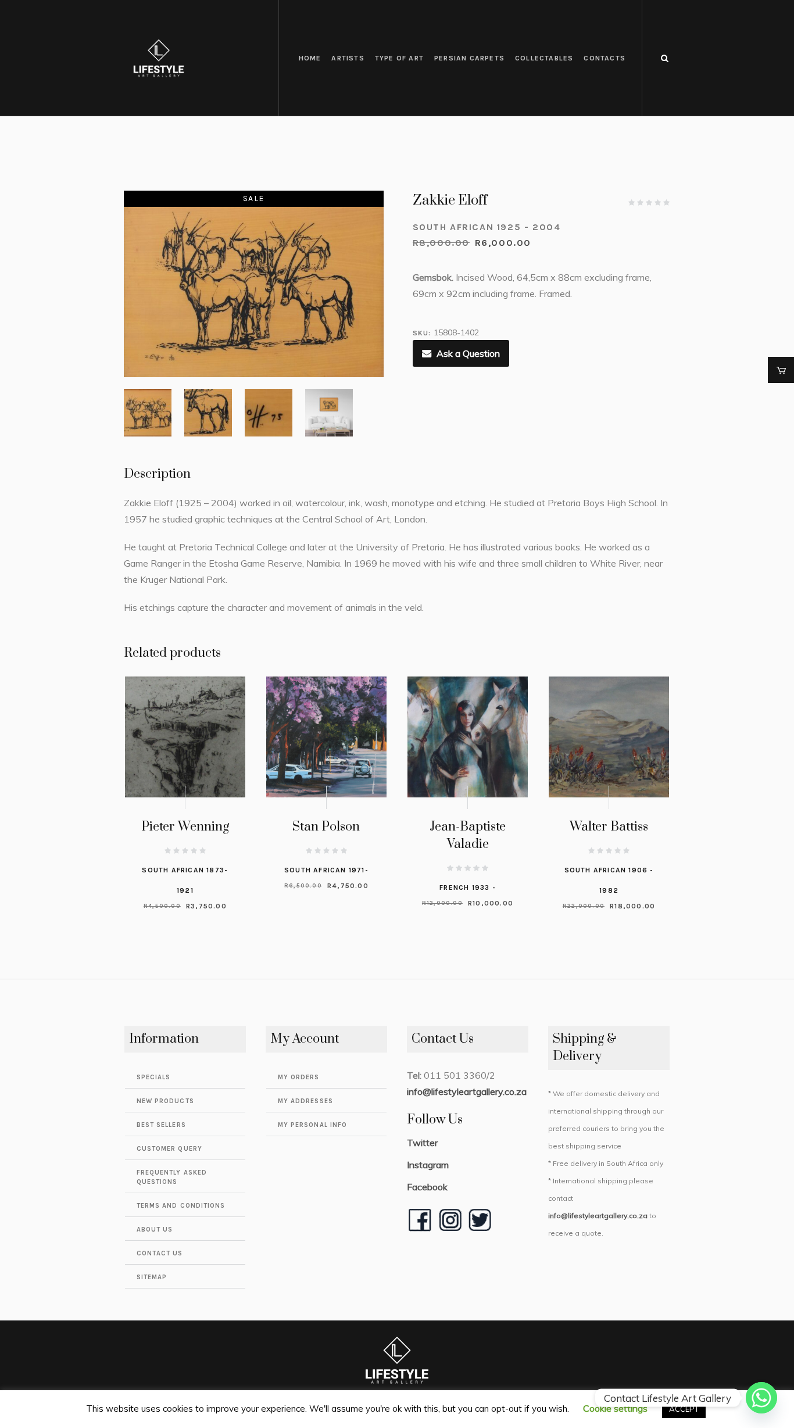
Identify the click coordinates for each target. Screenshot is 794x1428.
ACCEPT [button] (684, 1408)
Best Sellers (161, 1125)
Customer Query (169, 1149)
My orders (299, 1077)
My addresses (305, 1101)
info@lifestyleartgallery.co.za (467, 1091)
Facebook (427, 1187)
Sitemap (152, 1277)
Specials (154, 1077)
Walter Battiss (609, 827)
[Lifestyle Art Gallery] (397, 1360)
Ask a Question (468, 353)
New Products (165, 1101)
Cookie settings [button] (615, 1408)
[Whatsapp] (761, 1397)
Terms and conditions (181, 1205)
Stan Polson (326, 827)
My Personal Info (313, 1125)
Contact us (160, 1253)
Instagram (428, 1165)
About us (155, 1229)
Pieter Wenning (185, 827)
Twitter (422, 1142)
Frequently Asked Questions (172, 1177)
